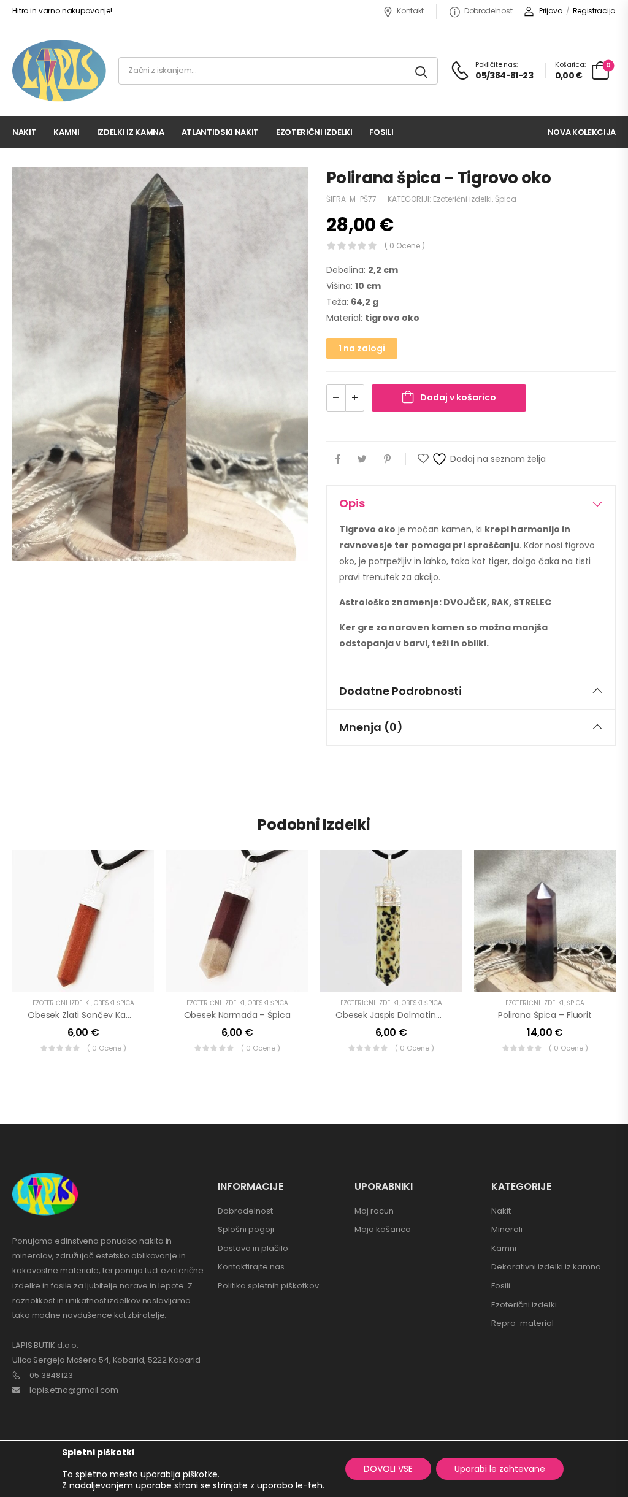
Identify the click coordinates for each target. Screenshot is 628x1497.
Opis (352, 503)
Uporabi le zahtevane (499, 1469)
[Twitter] (362, 459)
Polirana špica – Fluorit (545, 1015)
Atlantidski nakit (220, 132)
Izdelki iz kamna (130, 132)
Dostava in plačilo (253, 1248)
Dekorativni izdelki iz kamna (546, 1267)
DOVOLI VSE (388, 1469)
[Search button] (422, 71)
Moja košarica (382, 1229)
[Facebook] (337, 459)
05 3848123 (51, 1375)
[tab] (471, 503)
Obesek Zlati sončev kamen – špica (103, 1015)
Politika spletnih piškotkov (268, 1286)
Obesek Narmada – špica (237, 1015)
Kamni (66, 132)
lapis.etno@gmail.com (73, 1390)
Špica (505, 199)
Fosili (381, 132)
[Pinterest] (387, 459)
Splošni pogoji (246, 1229)
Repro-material (522, 1323)
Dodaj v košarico (458, 397)
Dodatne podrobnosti (400, 691)
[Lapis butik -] (59, 71)
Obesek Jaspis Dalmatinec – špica (407, 1015)
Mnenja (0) (371, 727)
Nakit (24, 132)
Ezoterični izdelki (314, 132)
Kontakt (410, 11)
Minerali (507, 1229)
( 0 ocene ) (405, 246)
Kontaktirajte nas (251, 1267)
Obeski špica (114, 1003)
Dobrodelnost (488, 11)
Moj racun (374, 1211)
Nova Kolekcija (582, 132)
